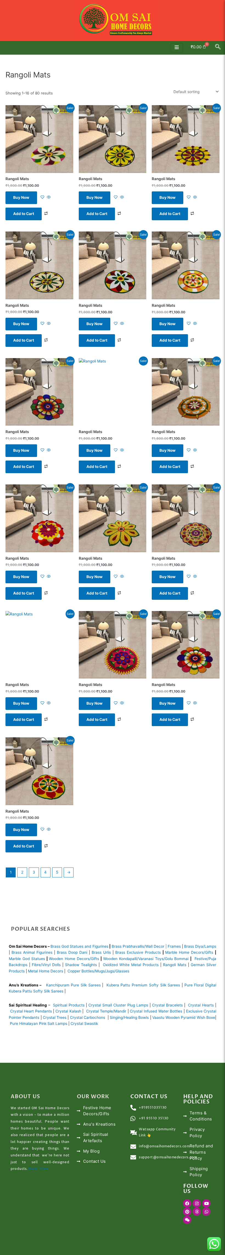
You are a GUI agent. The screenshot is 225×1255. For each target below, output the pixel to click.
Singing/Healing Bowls (129, 1017)
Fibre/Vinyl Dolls (46, 965)
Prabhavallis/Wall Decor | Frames (152, 946)
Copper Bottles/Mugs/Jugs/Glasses (98, 971)
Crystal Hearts (201, 1005)
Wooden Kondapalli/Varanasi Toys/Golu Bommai (146, 958)
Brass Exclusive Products (138, 952)
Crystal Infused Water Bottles (156, 1011)
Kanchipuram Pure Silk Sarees (73, 985)
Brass (117, 946)
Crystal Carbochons (88, 1017)
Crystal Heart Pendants (31, 1011)
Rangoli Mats (173, 965)
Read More (39, 1168)
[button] (218, 47)
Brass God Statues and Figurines (79, 946)
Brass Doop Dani (72, 952)
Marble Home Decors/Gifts (189, 952)
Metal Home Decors (45, 971)
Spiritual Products (69, 1005)
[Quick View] (48, 197)
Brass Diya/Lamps (200, 946)
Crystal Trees (54, 1017)
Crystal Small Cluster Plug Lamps (118, 1005)
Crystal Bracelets (167, 1005)
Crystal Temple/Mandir (106, 1011)
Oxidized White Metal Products (131, 965)
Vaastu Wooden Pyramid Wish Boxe (183, 1017)
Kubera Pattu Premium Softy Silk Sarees (143, 985)
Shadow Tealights (80, 965)
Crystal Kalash (67, 1011)
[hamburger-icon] (177, 47)
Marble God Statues (27, 958)
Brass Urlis (101, 952)
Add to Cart (23, 213)
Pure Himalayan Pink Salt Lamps (39, 1023)
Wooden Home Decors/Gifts (74, 958)
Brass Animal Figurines (32, 952)
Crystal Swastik (85, 1023)
